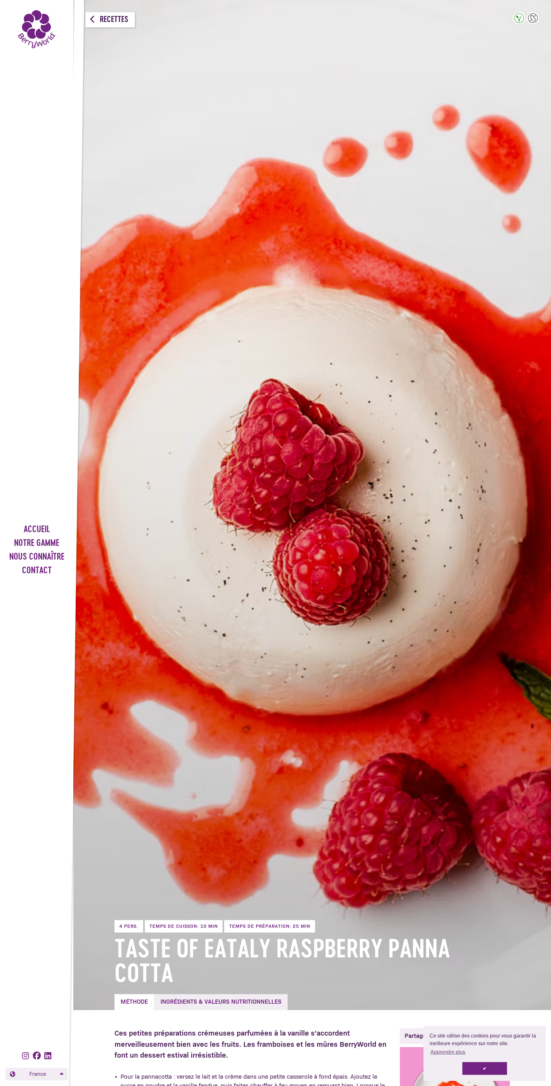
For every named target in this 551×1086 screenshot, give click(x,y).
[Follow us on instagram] (26, 1056)
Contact (37, 571)
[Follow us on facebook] (38, 1056)
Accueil (37, 529)
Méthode (134, 1002)
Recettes (113, 20)
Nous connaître (36, 557)
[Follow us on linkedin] (47, 1056)
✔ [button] (485, 1068)
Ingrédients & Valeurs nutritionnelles (221, 1002)
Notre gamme (36, 543)
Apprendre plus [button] (447, 1052)
